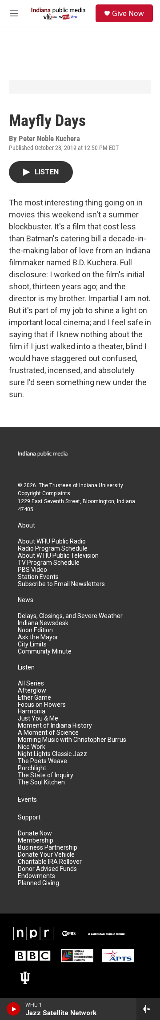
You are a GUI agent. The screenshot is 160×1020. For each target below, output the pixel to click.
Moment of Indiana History (55, 725)
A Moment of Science (48, 732)
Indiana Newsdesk (43, 623)
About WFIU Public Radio (52, 541)
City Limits (32, 644)
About (26, 525)
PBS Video (32, 570)
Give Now (128, 13)
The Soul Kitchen (41, 782)
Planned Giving (38, 883)
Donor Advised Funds (47, 869)
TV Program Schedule (49, 562)
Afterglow (32, 690)
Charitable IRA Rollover (50, 862)
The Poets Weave (42, 761)
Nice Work (31, 747)
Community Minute (45, 651)
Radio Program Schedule (53, 548)
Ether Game (34, 697)
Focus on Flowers (42, 704)
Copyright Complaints (44, 493)
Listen (26, 667)
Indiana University (101, 485)
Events (27, 799)
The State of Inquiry (45, 775)
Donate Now (35, 833)
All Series (31, 683)
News (25, 600)
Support (29, 817)
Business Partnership (47, 847)
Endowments (36, 876)
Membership (35, 840)
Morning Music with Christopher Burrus (72, 739)
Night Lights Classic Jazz (52, 754)
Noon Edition (35, 630)
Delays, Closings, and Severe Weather (70, 616)
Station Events (38, 577)
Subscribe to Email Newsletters (61, 584)
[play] (13, 1008)
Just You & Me (38, 718)
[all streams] (148, 1009)
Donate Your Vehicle (46, 854)
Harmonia (31, 711)
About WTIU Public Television (58, 555)
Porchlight (32, 768)
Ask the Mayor (38, 637)
